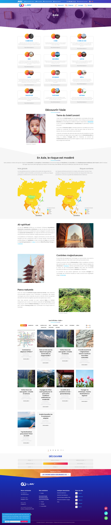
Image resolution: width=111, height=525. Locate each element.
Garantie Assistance (61, 493)
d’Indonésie (63, 275)
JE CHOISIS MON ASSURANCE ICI (54, 475)
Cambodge (30, 325)
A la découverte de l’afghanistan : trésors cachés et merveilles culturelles (84, 353)
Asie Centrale (80, 463)
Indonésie (55, 325)
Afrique (29, 460)
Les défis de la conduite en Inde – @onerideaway (65, 392)
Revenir (80, 506)
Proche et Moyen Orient (80, 467)
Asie (55, 463)
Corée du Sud (43, 325)
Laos (66, 325)
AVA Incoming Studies (44, 499)
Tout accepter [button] (24, 521)
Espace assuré (57, 1)
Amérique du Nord (80, 460)
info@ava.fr (23, 504)
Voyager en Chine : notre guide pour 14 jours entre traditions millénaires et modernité (45, 394)
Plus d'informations (29, 47)
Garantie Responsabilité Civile (63, 497)
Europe (29, 467)
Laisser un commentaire (26, 356)
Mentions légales (49, 522)
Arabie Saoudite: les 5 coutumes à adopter (45, 416)
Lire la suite (26, 359)
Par (26, 353)
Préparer (80, 500)
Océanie (55, 467)
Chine (33, 242)
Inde (50, 325)
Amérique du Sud (29, 463)
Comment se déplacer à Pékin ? (26, 351)
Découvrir (80, 496)
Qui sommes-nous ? (30, 1)
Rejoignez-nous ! (24, 499)
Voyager (80, 503)
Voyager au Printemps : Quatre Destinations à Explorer (84, 393)
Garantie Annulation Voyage (63, 499)
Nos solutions (39, 1)
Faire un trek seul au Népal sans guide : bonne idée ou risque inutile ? (45, 353)
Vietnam (58, 327)
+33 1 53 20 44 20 (24, 494)
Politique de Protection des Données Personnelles (64, 522)
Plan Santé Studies (43, 496)
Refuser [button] (7, 521)
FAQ (58, 502)
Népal (77, 325)
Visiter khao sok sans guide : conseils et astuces (65, 352)
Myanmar (72, 325)
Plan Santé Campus (43, 497)
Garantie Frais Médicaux (62, 495)
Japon (61, 325)
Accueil (80, 493)
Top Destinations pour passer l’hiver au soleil (26, 434)
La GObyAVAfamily (48, 1)
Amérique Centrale (55, 460)
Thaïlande (20, 243)
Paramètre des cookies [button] (15, 521)
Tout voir (23, 325)
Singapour (66, 266)
